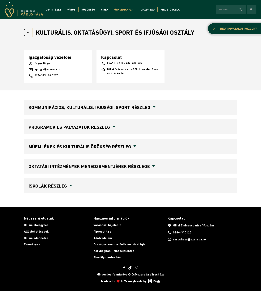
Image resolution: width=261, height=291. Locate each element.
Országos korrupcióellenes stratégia (119, 244)
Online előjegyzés (36, 225)
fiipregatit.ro (102, 231)
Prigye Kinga (39, 63)
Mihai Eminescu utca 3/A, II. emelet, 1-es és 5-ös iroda (129, 71)
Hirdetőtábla (170, 9)
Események (32, 244)
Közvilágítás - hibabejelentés (113, 251)
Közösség (88, 9)
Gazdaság (148, 9)
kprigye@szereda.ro (44, 69)
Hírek (104, 9)
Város (71, 9)
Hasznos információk (111, 218)
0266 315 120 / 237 (43, 76)
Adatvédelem (102, 238)
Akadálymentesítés (107, 257)
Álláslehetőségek (36, 231)
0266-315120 (179, 232)
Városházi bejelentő (107, 225)
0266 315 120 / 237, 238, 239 (121, 63)
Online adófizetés (36, 238)
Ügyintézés (53, 9)
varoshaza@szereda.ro (187, 239)
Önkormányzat (124, 9)
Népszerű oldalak (39, 218)
